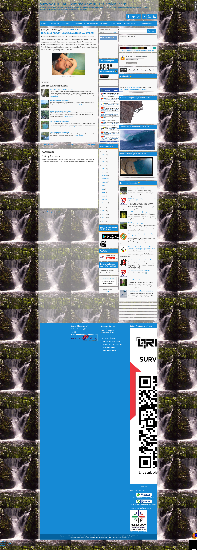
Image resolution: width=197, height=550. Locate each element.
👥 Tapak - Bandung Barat (108, 350)
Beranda (70, 144)
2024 (104, 158)
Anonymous (129, 85)
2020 (104, 172)
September (105, 178)
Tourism (64, 23)
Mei (103, 189)
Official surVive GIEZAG (67, 30)
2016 (104, 218)
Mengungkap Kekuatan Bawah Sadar (139, 271)
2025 (104, 155)
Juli (103, 185)
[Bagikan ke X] (46, 82)
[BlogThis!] (44, 82)
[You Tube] (149, 17)
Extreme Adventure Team (97, 23)
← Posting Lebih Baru (46, 144)
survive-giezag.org (108, 278)
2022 (104, 165)
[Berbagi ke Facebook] (48, 82)
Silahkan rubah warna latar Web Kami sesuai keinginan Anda (138, 50)
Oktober (104, 175)
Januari (104, 203)
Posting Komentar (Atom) (54, 212)
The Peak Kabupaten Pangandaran (59, 100)
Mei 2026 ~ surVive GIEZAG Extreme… (111, 133)
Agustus (104, 182)
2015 (104, 221)
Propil (43, 23)
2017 (104, 214)
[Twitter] (133, 17)
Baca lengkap (54, 96)
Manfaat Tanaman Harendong (136, 280)
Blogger (108, 291)
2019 (104, 207)
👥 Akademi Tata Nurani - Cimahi (110, 341)
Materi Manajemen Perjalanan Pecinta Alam (140, 260)
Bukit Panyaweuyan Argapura (136, 223)
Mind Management (145, 23)
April (103, 192)
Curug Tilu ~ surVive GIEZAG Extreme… (111, 104)
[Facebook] (128, 17)
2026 (104, 151)
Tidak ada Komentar (83, 30)
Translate (113, 32)
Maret (104, 196)
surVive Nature (53, 23)
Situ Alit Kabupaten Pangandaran (59, 121)
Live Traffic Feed (111, 90)
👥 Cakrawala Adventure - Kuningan (111, 344)
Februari (104, 199)
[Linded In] (144, 17)
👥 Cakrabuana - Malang (108, 347)
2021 (104, 169)
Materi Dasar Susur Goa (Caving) (137, 212)
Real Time (111, 141)
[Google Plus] (138, 17)
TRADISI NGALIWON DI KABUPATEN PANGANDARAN (67, 33)
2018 (104, 211)
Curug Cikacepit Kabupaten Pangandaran (61, 89)
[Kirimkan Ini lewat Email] (42, 82)
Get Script (105, 141)
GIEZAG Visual (130, 23)
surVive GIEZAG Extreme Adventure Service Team (83, 4)
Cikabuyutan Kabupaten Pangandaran (60, 111)
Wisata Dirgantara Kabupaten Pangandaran (140, 291)
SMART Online (115, 23)
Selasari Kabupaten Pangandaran (59, 132)
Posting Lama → (92, 144)
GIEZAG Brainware (78, 23)
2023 (104, 162)
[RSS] (154, 17)
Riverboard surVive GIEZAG (136, 188)
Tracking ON (117, 141)
